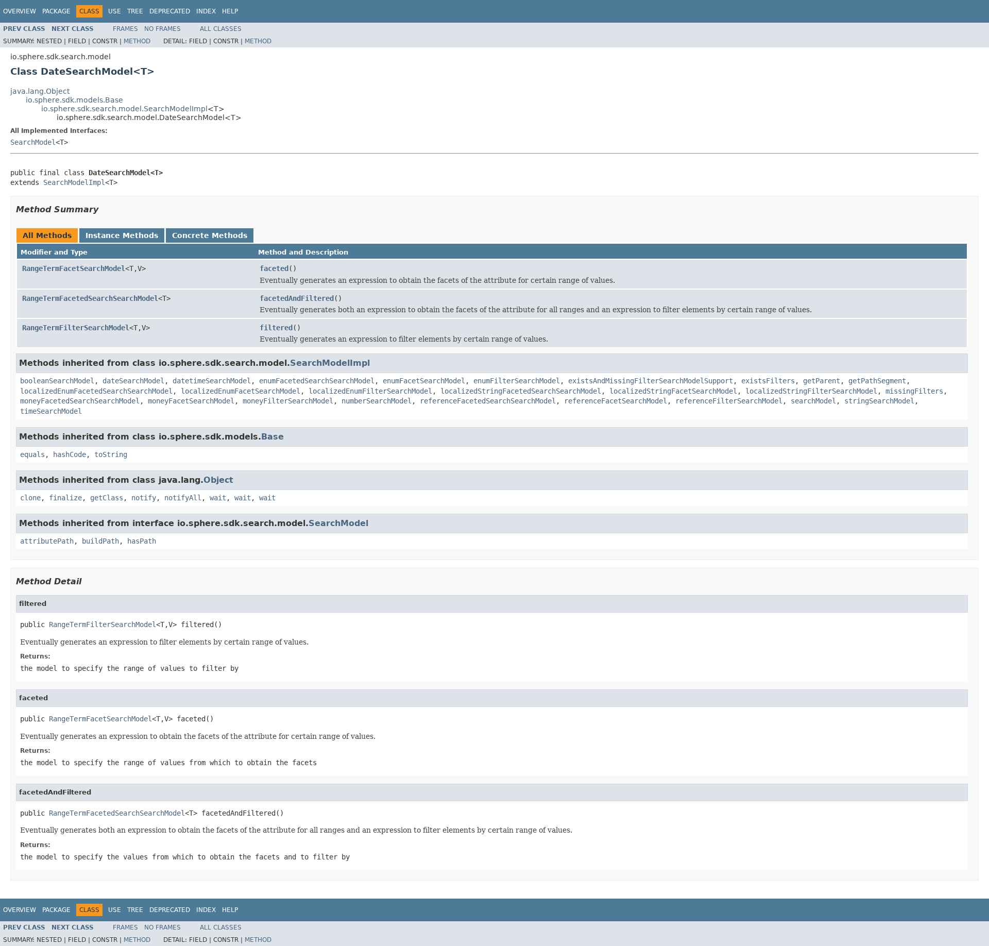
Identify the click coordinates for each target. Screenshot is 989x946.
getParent (821, 381)
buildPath (100, 541)
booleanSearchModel (57, 381)
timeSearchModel (51, 411)
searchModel (813, 401)
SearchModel (33, 142)
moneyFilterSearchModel (288, 401)
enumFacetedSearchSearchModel (316, 381)
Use (114, 11)
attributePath (47, 541)
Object (218, 480)
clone (30, 498)
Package (56, 11)
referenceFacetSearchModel (615, 401)
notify (143, 498)
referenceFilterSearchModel (728, 401)
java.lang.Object (40, 91)
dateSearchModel (133, 381)
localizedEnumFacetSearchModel (240, 391)
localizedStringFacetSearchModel (673, 391)
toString (110, 454)
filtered (276, 328)
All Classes (221, 28)
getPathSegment (877, 381)
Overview (19, 11)
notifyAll (182, 498)
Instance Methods (122, 235)
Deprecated (169, 11)
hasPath (141, 541)
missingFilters (914, 391)
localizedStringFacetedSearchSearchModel (520, 391)
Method (137, 41)
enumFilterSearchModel (516, 381)
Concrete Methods (209, 235)
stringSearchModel (879, 401)
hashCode (69, 454)
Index (206, 11)
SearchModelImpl (74, 182)
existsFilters (768, 381)
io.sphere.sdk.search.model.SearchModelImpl (124, 109)
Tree (135, 11)
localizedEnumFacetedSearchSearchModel (96, 391)
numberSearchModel (377, 401)
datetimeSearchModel (212, 381)
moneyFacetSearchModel (191, 401)
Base (272, 437)
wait (218, 498)
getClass (106, 498)
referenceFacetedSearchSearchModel (488, 401)
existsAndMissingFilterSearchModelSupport (650, 381)
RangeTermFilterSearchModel (75, 328)
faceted (274, 268)
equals (32, 454)
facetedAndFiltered (297, 298)
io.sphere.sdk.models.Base (74, 100)
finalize (65, 498)
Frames (125, 28)
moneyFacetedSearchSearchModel (80, 401)
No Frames (162, 28)
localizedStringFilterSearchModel (811, 391)
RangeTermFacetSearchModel (73, 268)
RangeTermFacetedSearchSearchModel (90, 298)
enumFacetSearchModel (424, 381)
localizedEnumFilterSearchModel (370, 391)
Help (230, 11)
